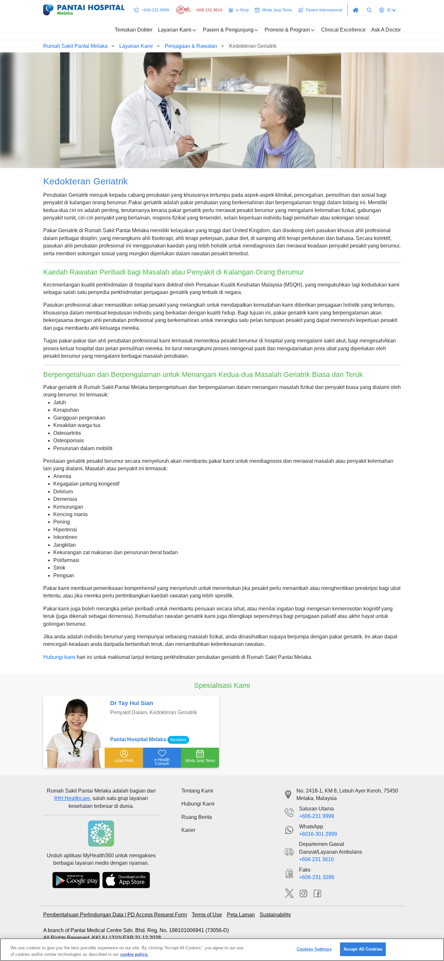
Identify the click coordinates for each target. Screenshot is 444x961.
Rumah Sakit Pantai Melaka (75, 46)
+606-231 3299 (316, 877)
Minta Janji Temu (277, 10)
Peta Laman (241, 914)
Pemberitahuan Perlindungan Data (84, 914)
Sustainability (275, 914)
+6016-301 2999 (318, 834)
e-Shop (242, 10)
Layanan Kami (136, 46)
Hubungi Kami (198, 804)
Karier (188, 830)
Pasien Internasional (324, 10)
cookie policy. (134, 954)
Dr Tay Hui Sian (131, 703)
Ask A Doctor (386, 30)
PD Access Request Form (157, 914)
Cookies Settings (314, 949)
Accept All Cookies (363, 949)
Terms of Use (207, 914)
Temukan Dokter (133, 30)
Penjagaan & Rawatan (191, 46)
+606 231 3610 (208, 10)
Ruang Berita (196, 817)
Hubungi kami (59, 657)
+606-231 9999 (155, 10)
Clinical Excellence (343, 30)
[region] (222, 949)
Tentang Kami (197, 791)
